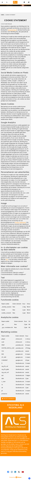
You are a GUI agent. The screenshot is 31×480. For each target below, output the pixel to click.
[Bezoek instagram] (12, 472)
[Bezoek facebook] (8, 472)
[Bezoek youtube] (23, 472)
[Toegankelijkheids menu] (29, 478)
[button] (2, 2)
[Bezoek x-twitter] (19, 472)
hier (7, 259)
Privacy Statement (20, 222)
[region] (15, 309)
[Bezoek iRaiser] (15, 477)
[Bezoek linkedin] (15, 472)
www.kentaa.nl (12, 30)
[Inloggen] (24, 2)
